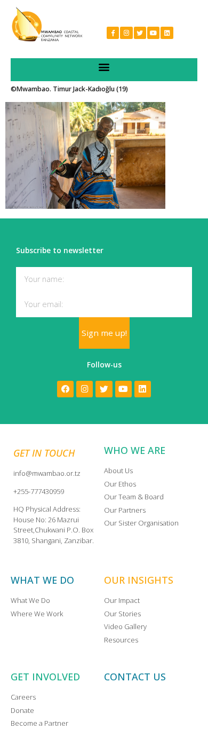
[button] (104, 67)
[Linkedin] (167, 33)
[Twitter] (140, 33)
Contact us (135, 676)
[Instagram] (126, 33)
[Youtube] (153, 33)
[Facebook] (65, 389)
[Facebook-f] (113, 33)
